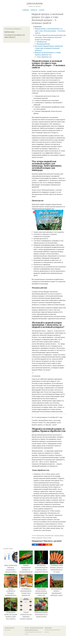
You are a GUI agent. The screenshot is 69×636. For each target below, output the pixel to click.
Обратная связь (48, 627)
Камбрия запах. (9, 32)
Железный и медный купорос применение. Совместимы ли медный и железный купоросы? (49, 48)
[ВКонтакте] (35, 545)
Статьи (41, 9)
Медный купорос (41, 535)
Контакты (27, 627)
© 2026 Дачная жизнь (9, 627)
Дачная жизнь (34, 3)
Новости (34, 9)
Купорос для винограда (37, 537)
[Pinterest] (42, 545)
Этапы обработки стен (44, 57)
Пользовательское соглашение (36, 627)
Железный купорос (49, 535)
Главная (25, 9)
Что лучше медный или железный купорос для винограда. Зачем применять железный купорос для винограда (50, 37)
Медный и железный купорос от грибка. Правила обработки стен (48, 53)
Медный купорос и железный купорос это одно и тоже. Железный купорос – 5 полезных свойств (50, 31)
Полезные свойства (58, 535)
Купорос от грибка (47, 537)
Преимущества (42, 42)
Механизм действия (43, 44)
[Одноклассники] (48, 545)
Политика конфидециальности (31, 629)
